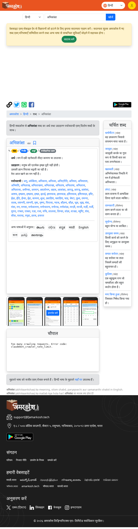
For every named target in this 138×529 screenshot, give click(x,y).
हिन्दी (25, 114)
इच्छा (36, 194)
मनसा (24, 207)
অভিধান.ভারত (12, 486)
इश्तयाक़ (61, 194)
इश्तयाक (51, 194)
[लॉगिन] (132, 5)
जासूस (108, 149)
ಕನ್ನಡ (62, 227)
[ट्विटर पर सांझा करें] (17, 104)
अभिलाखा (49, 185)
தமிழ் (24, 235)
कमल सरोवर (111, 254)
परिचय (9, 460)
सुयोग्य (108, 222)
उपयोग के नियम (37, 460)
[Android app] (19, 437)
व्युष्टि (81, 211)
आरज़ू (70, 190)
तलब (13, 203)
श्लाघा (20, 215)
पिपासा (49, 203)
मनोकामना (33, 207)
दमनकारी (109, 205)
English (84, 227)
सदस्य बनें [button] (69, 39)
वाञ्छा (74, 211)
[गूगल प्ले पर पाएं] (122, 104)
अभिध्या (52, 181)
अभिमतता (83, 181)
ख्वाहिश (59, 198)
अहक (53, 190)
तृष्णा (42, 203)
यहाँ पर (78, 380)
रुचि (45, 211)
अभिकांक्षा (17, 142)
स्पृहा (27, 215)
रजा (39, 211)
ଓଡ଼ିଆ (51, 227)
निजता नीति (21, 460)
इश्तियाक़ (82, 194)
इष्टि (91, 194)
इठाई (43, 194)
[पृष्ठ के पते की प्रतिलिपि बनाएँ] (9, 104)
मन (18, 207)
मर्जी (91, 207)
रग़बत (27, 211)
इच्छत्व (29, 194)
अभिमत (72, 181)
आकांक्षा (62, 190)
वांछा (67, 211)
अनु (25, 181)
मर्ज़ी (86, 207)
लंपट (107, 189)
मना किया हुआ (112, 294)
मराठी (72, 227)
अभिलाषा (70, 185)
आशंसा (84, 190)
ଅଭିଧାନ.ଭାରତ (110, 480)
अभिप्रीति (63, 181)
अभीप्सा (26, 190)
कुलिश (108, 274)
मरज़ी (72, 207)
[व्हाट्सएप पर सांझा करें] (24, 104)
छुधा (78, 198)
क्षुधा (42, 198)
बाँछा (70, 203)
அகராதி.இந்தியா (49, 480)
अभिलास (80, 185)
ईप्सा (23, 198)
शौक (13, 215)
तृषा (36, 203)
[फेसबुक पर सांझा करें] (31, 104)
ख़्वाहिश (50, 198)
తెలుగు (40, 227)
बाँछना (64, 203)
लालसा (52, 211)
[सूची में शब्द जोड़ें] (34, 142)
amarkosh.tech (30, 486)
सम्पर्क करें (51, 460)
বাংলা (15, 235)
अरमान (34, 190)
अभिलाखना (37, 185)
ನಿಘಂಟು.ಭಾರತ (92, 480)
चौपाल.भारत (48, 486)
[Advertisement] (69, 74)
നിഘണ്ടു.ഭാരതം (71, 480)
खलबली (109, 169)
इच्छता (22, 194)
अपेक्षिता (33, 181)
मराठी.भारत (11, 480)
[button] (13, 311)
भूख (82, 203)
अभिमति (15, 185)
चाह (66, 198)
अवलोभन (44, 190)
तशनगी (21, 203)
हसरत (41, 215)
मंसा (13, 207)
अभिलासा (16, 190)
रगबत (20, 211)
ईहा (29, 198)
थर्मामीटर (109, 133)
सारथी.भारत (62, 486)
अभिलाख (25, 185)
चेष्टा (72, 198)
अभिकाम (42, 181)
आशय (14, 194)
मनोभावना (45, 207)
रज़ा (34, 211)
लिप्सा (60, 211)
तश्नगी (29, 203)
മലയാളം (37, 235)
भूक (76, 203)
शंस (87, 211)
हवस (33, 215)
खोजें (110, 17)
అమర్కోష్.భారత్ (28, 480)
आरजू (77, 190)
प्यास (56, 203)
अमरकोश (14, 114)
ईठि (18, 198)
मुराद (13, 211)
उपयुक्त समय (112, 233)
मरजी (79, 207)
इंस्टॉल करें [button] (53, 313)
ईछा (13, 198)
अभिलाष (60, 185)
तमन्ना (85, 198)
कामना (35, 198)
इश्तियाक (71, 194)
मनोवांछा (64, 207)
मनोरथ (55, 207)
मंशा (87, 203)
